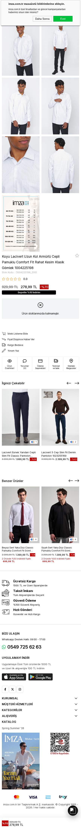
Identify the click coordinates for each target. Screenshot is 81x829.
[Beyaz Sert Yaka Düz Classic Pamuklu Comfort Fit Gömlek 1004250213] (21, 515)
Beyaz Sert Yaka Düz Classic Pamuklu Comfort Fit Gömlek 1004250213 (18, 549)
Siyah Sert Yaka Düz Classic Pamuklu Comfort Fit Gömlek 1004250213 (57, 549)
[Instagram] (20, 689)
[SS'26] (21, 761)
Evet (63, 18)
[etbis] (59, 744)
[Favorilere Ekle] (77, 255)
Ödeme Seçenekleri (40, 367)
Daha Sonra (42, 18)
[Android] (40, 677)
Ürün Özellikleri (9, 367)
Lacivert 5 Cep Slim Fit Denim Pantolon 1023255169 (58, 454)
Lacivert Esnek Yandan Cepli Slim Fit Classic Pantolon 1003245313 (19, 454)
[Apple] (14, 677)
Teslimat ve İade (56, 367)
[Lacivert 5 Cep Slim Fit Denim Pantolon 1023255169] (60, 417)
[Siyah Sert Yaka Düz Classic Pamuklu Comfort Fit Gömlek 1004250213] (60, 515)
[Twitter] (12, 689)
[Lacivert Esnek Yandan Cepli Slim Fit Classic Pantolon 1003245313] (21, 417)
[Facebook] (5, 689)
